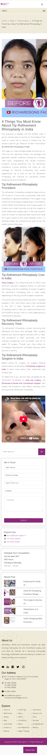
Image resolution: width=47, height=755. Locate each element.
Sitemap (6, 731)
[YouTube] (3, 666)
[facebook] (13, 666)
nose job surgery (33, 380)
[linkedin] (8, 666)
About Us (7, 710)
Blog (12, 21)
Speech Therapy (23, 731)
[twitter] (17, 666)
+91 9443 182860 (10, 687)
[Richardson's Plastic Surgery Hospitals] (23, 4)
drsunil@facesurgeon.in (16, 535)
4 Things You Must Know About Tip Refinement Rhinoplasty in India (22, 24)
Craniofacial (22, 720)
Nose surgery (23, 21)
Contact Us (7, 727)
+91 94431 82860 (13, 542)
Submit (23, 520)
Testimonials (8, 713)
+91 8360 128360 (10, 691)
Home (4, 21)
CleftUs (20, 717)
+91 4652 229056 (10, 685)
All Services (22, 710)
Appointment (8, 724)
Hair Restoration (23, 727)
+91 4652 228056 (13, 539)
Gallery (6, 717)
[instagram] (23, 666)
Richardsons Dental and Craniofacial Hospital (21, 383)
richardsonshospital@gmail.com (15, 698)
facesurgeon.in (22, 742)
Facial (20, 713)
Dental (20, 724)
